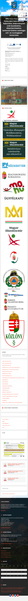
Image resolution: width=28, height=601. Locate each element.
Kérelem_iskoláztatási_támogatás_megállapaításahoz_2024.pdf (16, 464)
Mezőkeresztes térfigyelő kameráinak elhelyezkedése (12, 402)
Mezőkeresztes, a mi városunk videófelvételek (11, 367)
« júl (1, 580)
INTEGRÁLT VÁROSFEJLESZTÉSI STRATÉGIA (10, 394)
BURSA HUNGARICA (5, 398)
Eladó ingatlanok (5, 423)
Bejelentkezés (3, 550)
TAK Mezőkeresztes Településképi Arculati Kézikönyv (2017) (13, 377)
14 (17, 571)
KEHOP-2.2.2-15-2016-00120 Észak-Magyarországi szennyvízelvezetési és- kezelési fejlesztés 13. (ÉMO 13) (11, 591)
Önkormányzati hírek (6, 425)
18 (6, 573)
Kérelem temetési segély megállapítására (13, 479)
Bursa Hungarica (5, 419)
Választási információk (6, 361)
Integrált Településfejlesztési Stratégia (9, 396)
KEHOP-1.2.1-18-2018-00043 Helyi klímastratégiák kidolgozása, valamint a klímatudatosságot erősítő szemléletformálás (13, 588)
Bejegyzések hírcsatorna (5, 552)
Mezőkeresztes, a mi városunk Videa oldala (10, 369)
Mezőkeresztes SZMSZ (6, 373)
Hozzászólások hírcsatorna (6, 555)
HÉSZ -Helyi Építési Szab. (7, 363)
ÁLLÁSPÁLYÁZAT (5, 383)
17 (2, 573)
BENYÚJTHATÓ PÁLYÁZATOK (7, 386)
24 (2, 575)
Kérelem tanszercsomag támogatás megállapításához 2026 (15, 471)
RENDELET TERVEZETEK (6, 392)
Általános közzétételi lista (7, 371)
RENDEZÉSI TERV (5, 390)
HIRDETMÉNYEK (5, 381)
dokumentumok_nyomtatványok (8, 493)
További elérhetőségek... (6, 543)
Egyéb (3, 421)
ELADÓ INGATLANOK (6, 388)
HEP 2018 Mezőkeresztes (7, 375)
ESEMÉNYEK (4, 400)
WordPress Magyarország (6, 557)
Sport (3, 427)
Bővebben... (3, 510)
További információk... (6, 527)
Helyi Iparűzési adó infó (6, 365)
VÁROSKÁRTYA (5, 379)
